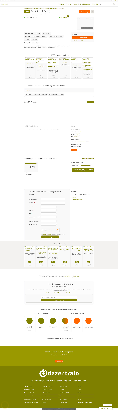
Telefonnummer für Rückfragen (33, 225)
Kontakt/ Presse (64, 402)
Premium (91, 56)
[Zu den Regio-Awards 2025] (5, 405)
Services (27, 90)
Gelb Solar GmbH (30, 63)
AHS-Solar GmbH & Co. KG (65, 250)
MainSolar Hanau (76, 65)
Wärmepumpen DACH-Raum (29, 392)
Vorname (31, 206)
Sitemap (79, 399)
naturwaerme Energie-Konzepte (87, 70)
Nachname (31, 210)
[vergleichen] (26, 18)
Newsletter (44, 402)
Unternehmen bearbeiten (47, 389)
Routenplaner (74, 150)
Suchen (116, 4)
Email (30, 213)
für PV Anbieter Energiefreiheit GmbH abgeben (29, 328)
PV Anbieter (61, 4)
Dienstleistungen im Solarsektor (30, 399)
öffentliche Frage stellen (59, 300)
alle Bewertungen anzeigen (87, 27)
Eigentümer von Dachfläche (34, 216)
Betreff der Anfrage (33, 199)
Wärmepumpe (69, 4)
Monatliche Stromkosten (34, 221)
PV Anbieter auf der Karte (78, 40)
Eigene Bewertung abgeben (88, 158)
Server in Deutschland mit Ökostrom (85, 402)
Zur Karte (74, 197)
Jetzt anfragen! (85, 12)
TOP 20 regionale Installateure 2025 (31, 402)
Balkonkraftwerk (77, 4)
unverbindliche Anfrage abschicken (50, 237)
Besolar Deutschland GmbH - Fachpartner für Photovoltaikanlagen (88, 250)
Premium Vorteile (45, 395)
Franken (77, 141)
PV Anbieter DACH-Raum (29, 389)
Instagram (79, 392)
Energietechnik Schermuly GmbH (41, 66)
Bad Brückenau (77, 132)
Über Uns (79, 395)
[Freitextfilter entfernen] (114, 4)
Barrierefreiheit (108, 405)
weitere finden (41, 327)
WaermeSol (64, 62)
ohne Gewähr (67, 276)
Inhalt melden (76, 276)
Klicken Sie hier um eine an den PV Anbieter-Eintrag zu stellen (59, 292)
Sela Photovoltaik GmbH (77, 250)
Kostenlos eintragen (46, 392)
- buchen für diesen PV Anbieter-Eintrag (88, 327)
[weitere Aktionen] (92, 11)
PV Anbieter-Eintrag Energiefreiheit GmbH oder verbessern (65, 328)
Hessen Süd (87, 141)
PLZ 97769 (79, 131)
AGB (61, 395)
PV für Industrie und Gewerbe (30, 395)
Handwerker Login (114, 0)
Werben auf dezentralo (46, 399)
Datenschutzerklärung (47, 234)
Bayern (78, 134)
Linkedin (79, 389)
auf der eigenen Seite (77, 327)
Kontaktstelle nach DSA (64, 392)
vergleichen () (106, 408)
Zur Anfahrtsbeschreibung (77, 199)
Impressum (62, 389)
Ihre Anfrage (31, 202)
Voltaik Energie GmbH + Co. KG (53, 67)
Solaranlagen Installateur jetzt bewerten (83, 170)
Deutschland (76, 136)
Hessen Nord (82, 141)
